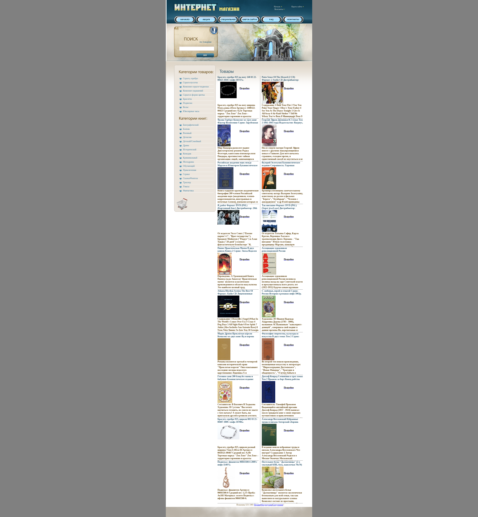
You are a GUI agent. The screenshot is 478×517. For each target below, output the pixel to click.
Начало (277, 6)
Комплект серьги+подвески (196, 86)
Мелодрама (188, 162)
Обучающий (189, 166)
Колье (185, 107)
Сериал (186, 174)
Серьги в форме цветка (194, 95)
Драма (186, 145)
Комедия (187, 153)
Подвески (187, 103)
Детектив (187, 137)
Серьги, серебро (190, 78)
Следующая (278, 505)
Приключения (189, 170)
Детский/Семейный (192, 141)
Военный (187, 133)
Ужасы (186, 186)
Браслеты (187, 99)
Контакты (278, 9)
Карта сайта (296, 6)
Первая (257, 505)
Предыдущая (266, 505)
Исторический (189, 149)
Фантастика (188, 190)
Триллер (187, 182)
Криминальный (190, 157)
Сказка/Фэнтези (190, 178)
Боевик (186, 129)
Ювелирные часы (191, 111)
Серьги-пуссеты (190, 82)
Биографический (190, 125)
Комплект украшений (193, 90)
